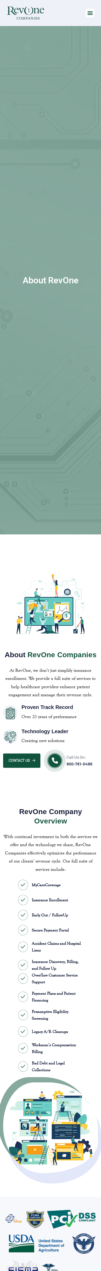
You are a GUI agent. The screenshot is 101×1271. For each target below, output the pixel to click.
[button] (90, 13)
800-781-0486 (79, 763)
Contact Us (19, 760)
